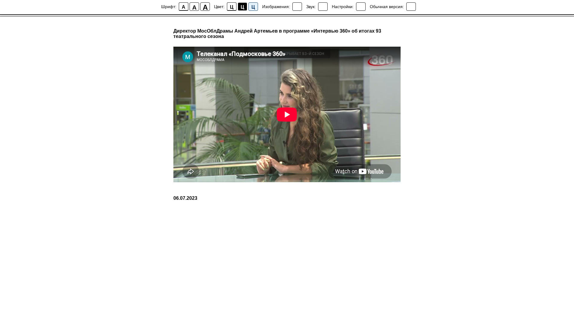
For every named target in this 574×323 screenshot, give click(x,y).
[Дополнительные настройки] (361, 6)
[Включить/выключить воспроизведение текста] (323, 6)
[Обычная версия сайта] (411, 6)
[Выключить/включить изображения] (297, 6)
